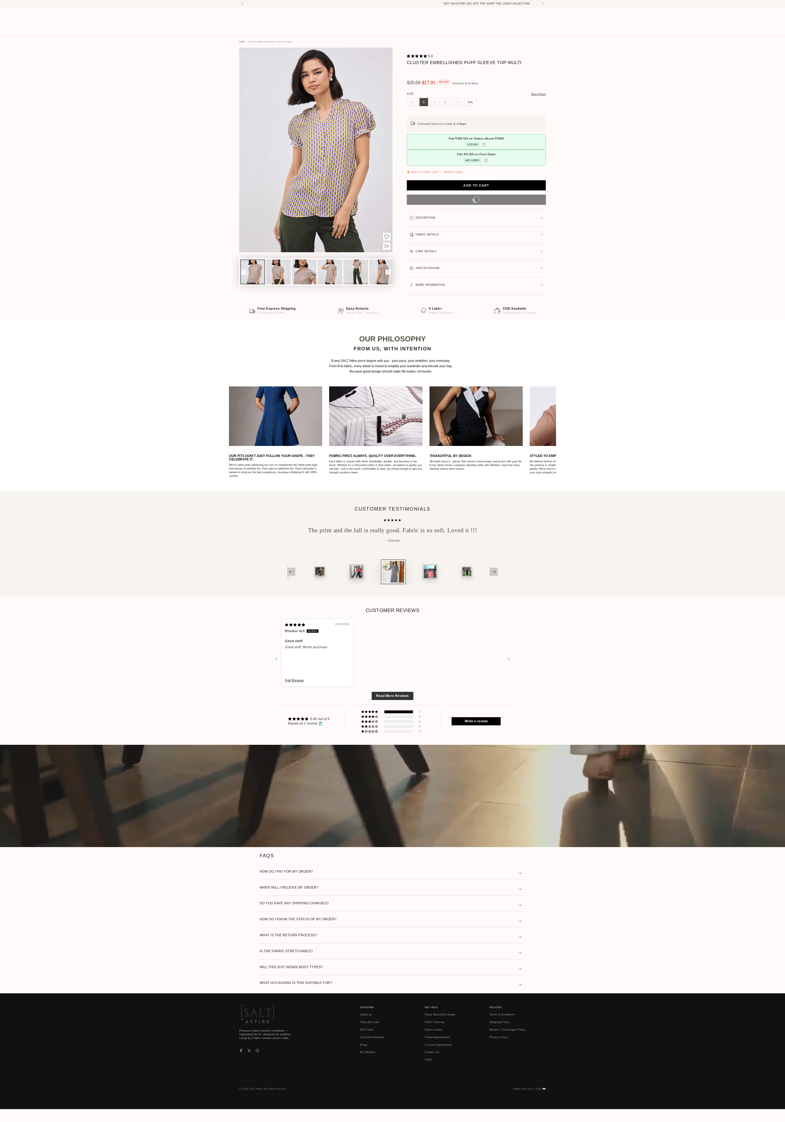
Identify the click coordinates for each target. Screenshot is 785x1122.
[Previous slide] (276, 659)
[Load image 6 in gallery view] (381, 272)
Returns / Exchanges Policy (507, 1029)
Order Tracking (434, 1022)
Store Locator (433, 1029)
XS (413, 103)
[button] (417, 56)
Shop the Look (369, 1022)
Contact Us (432, 1052)
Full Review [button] (294, 680)
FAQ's (429, 1059)
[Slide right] (542, 3)
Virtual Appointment (437, 1037)
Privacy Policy (498, 1037)
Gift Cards (366, 1029)
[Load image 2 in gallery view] (278, 272)
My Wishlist (368, 1052)
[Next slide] (508, 659)
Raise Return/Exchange (440, 1014)
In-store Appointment (438, 1044)
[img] (295, 625)
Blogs (364, 1044)
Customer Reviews (372, 1037)
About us (366, 1014)
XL (458, 103)
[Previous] (291, 572)
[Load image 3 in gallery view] (304, 272)
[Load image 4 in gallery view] (330, 272)
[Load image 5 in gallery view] (355, 272)
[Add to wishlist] (386, 237)
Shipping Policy (499, 1022)
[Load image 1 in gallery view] (252, 272)
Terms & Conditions (502, 1014)
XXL (472, 103)
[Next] (494, 572)
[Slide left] (242, 3)
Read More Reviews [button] (392, 696)
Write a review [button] (476, 721)
